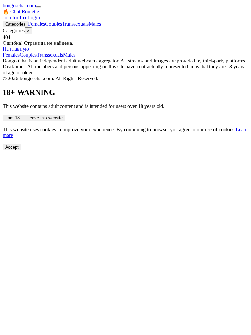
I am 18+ (13, 117)
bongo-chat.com (19, 5)
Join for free (15, 17)
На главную (16, 49)
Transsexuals (75, 23)
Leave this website (45, 117)
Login (33, 17)
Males (95, 23)
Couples (53, 23)
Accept (12, 147)
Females (36, 23)
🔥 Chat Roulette (21, 11)
